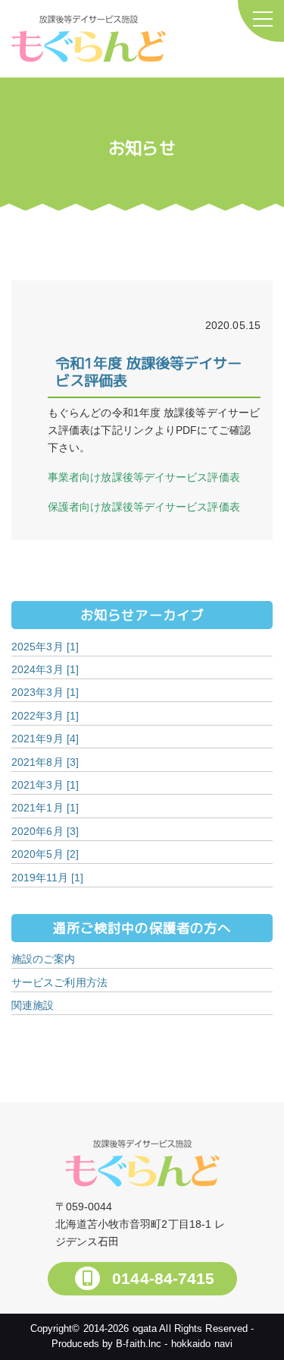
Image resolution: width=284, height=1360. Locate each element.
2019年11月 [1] (47, 877)
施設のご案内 (43, 959)
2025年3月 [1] (45, 646)
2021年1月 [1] (45, 808)
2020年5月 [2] (45, 854)
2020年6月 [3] (45, 831)
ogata (145, 1328)
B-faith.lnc (138, 1343)
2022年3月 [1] (45, 716)
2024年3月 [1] (45, 669)
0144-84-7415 (161, 1278)
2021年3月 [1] (45, 785)
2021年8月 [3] (45, 762)
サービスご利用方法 (59, 982)
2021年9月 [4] (45, 738)
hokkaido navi (202, 1343)
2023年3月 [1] (45, 692)
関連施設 (32, 1005)
